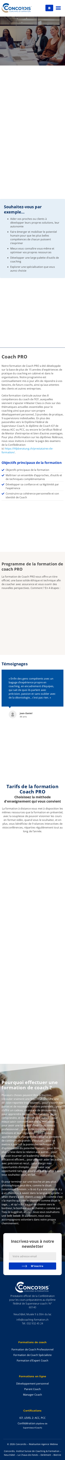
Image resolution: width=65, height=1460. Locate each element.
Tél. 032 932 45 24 (32, 1323)
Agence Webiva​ (49, 1444)
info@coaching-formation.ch (32, 1319)
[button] (58, 8)
